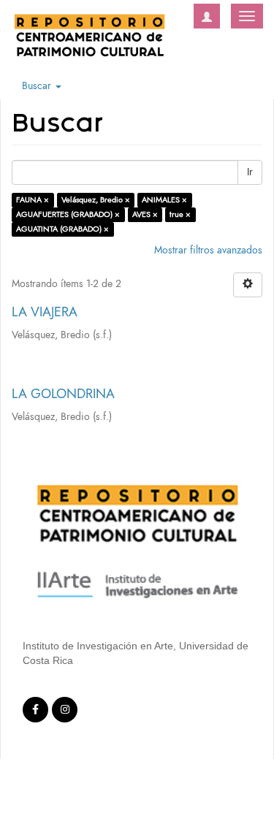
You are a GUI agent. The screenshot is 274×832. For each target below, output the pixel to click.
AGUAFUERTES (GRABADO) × (68, 214)
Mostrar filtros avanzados (208, 250)
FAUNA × (32, 199)
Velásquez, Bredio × (95, 199)
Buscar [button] (38, 86)
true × (180, 214)
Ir (250, 172)
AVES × (145, 214)
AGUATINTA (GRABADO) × (62, 229)
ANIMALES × (164, 199)
